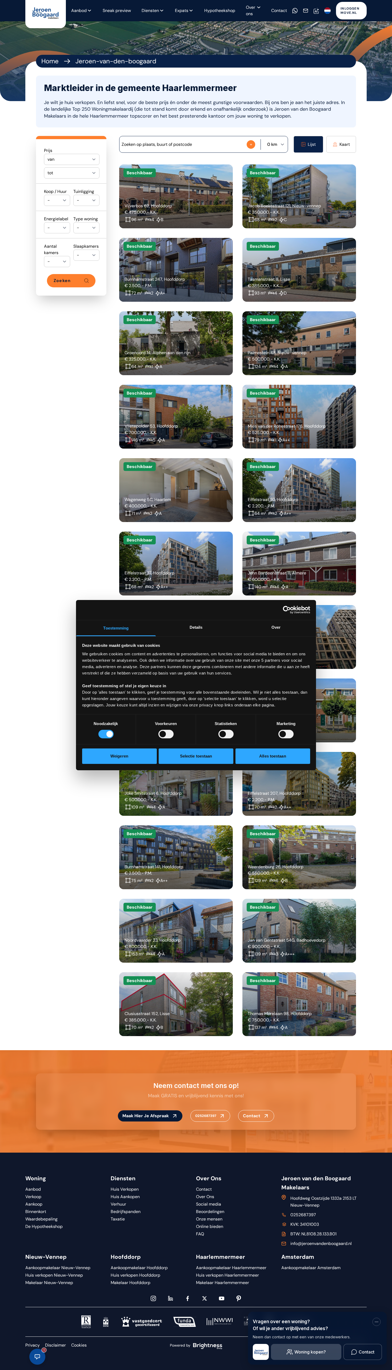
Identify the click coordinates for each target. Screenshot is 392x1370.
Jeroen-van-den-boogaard (115, 61)
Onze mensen (209, 1219)
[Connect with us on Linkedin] (170, 1298)
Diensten (150, 10)
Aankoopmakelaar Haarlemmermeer (231, 1267)
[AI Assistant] (316, 10)
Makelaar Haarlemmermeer (222, 1282)
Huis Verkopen (125, 1189)
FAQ (200, 1234)
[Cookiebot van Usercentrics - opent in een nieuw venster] (286, 610)
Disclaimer (55, 1345)
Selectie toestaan (196, 756)
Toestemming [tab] (116, 628)
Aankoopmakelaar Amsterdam (311, 1267)
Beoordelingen (210, 1211)
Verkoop (33, 1196)
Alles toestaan (272, 756)
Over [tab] (276, 627)
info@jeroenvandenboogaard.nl (321, 1243)
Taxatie (118, 1219)
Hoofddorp (126, 1257)
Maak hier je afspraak (145, 1116)
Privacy (32, 1345)
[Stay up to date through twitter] (204, 1298)
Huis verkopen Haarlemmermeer (227, 1275)
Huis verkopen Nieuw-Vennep (54, 1275)
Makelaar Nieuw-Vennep (49, 1282)
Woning (35, 1178)
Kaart (344, 144)
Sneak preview (117, 10)
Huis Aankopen (125, 1196)
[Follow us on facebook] (187, 1298)
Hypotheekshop (219, 10)
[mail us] (305, 10)
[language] (327, 10)
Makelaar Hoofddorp (130, 1282)
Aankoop (33, 1204)
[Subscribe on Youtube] (221, 1298)
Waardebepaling (41, 1219)
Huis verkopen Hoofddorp (135, 1275)
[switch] (166, 734)
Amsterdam (297, 1257)
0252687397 (205, 1116)
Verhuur (118, 1204)
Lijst (312, 144)
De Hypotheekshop (44, 1226)
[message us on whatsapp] (295, 10)
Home (50, 61)
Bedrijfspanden (126, 1211)
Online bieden (209, 1226)
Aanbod (33, 1189)
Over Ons (208, 1178)
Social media (208, 1204)
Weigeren (119, 756)
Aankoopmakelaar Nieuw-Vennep (57, 1267)
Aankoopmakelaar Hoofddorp (139, 1267)
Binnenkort (35, 1211)
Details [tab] (196, 627)
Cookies (79, 1345)
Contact (279, 10)
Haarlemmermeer (220, 1257)
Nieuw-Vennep (46, 1257)
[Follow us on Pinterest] (238, 1298)
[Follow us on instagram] (153, 1298)
